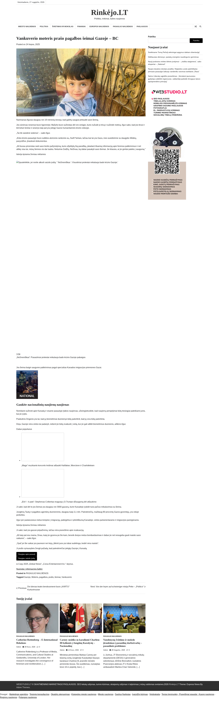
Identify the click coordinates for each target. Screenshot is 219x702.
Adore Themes (23, 687)
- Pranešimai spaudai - (188, 694)
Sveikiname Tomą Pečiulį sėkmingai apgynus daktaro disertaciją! (174, 52)
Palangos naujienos (28, 697)
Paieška (152, 37)
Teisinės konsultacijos (39, 694)
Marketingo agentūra (18, 694)
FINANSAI (81, 26)
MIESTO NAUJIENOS (27, 26)
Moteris (35, 577)
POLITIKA (44, 26)
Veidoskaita (154, 694)
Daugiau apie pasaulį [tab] (26, 554)
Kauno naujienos (206, 694)
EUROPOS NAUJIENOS (99, 26)
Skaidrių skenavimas (60, 694)
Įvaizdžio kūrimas (140, 694)
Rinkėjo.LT (109, 12)
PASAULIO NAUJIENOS (123, 26)
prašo (51, 577)
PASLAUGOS (142, 26)
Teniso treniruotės (170, 694)
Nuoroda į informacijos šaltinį (29, 569)
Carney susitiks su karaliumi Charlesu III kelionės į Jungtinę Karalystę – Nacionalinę (79, 642)
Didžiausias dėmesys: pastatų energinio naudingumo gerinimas (173, 57)
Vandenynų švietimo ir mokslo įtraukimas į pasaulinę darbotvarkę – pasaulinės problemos (122, 642)
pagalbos (43, 577)
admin (18, 647)
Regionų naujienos (8, 697)
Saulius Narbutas (123, 694)
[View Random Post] (195, 26)
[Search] (200, 26)
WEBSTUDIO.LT (24, 684)
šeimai (58, 577)
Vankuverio (67, 577)
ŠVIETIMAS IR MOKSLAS (62, 26)
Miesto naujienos (105, 694)
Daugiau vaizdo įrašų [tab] (26, 558)
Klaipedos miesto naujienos (83, 694)
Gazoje (27, 577)
